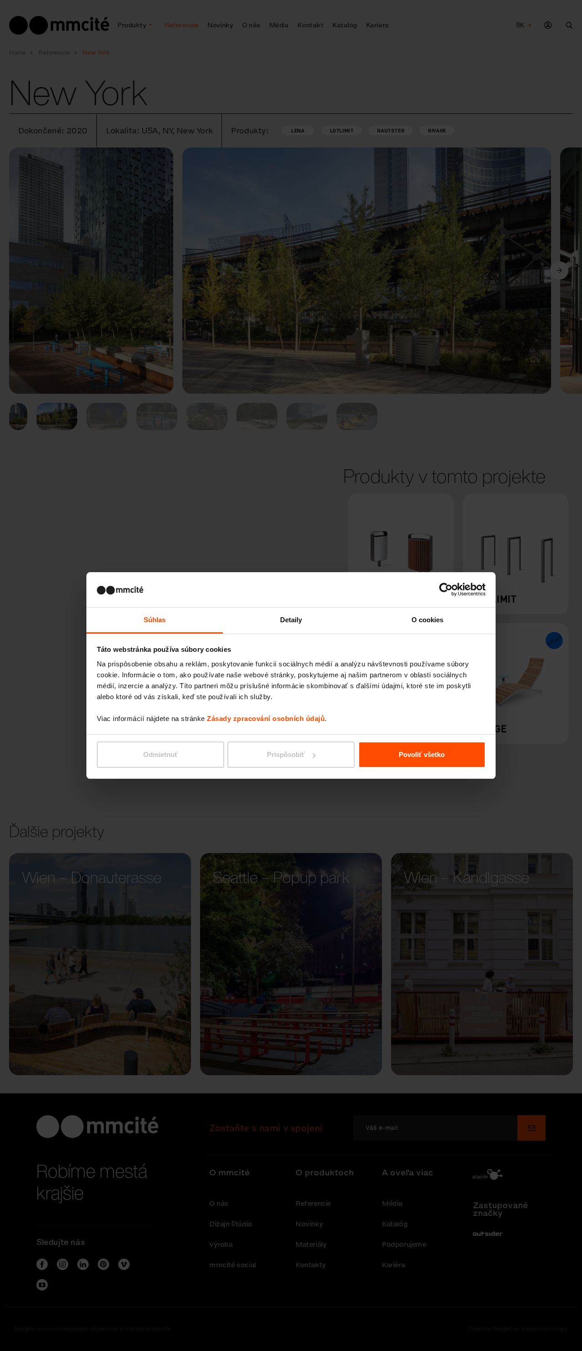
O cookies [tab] (427, 620)
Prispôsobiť (286, 754)
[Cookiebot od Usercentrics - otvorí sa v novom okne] (446, 589)
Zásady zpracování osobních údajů (266, 718)
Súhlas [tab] (155, 620)
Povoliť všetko (422, 754)
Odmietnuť (160, 754)
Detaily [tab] (291, 620)
